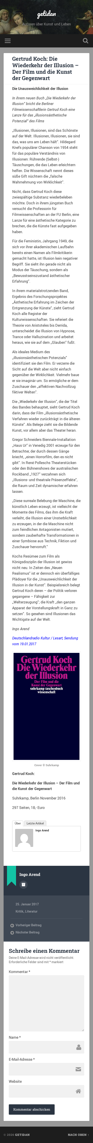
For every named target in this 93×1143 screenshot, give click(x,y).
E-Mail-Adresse (22, 1059)
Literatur (31, 911)
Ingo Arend (42, 830)
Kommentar (19, 971)
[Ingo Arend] (24, 845)
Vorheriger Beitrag (29, 925)
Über (18, 823)
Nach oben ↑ (78, 1134)
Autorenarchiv (23, 885)
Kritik (19, 911)
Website (15, 1081)
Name (15, 1037)
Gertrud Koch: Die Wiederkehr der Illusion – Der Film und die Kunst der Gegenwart (45, 68)
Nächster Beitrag (28, 932)
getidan (46, 13)
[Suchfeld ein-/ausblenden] (85, 40)
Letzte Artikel (35, 823)
